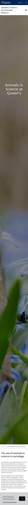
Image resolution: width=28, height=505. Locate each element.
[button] (26, 2)
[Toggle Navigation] (26, 10)
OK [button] (22, 498)
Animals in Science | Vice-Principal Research (9, 10)
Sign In (20, 2)
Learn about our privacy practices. (10, 502)
